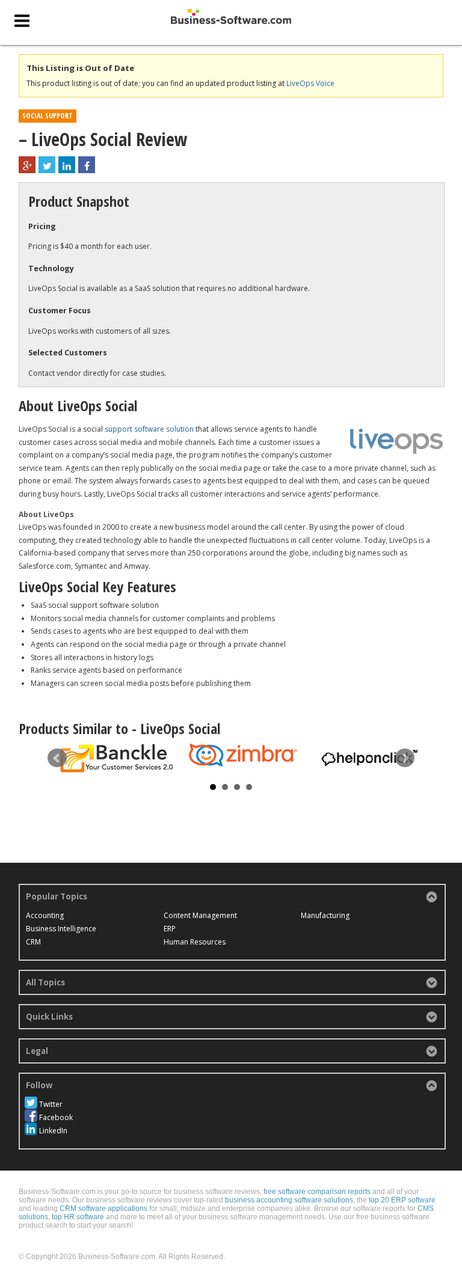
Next (404, 758)
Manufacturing (325, 915)
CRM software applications (103, 1208)
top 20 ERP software (402, 1200)
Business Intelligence (61, 928)
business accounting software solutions (289, 1200)
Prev (57, 758)
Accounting (45, 915)
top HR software (78, 1217)
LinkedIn (53, 1130)
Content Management (200, 915)
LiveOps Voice (310, 83)
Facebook (56, 1117)
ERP (170, 928)
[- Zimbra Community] (243, 755)
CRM (33, 942)
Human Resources (195, 942)
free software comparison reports (317, 1191)
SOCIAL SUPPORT (47, 116)
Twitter (51, 1104)
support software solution (149, 429)
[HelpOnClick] (369, 756)
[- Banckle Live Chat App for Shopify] (117, 758)
